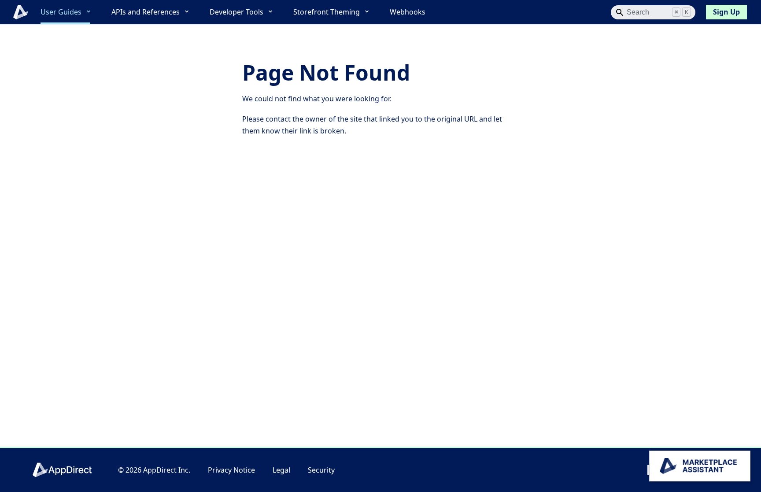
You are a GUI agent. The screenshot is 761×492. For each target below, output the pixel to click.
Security (321, 470)
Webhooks (407, 12)
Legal (281, 470)
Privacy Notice (231, 470)
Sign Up (726, 12)
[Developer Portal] (16, 12)
